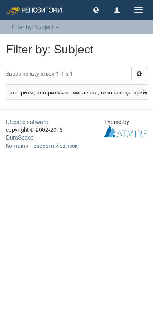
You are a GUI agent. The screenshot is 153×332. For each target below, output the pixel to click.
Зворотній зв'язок (55, 145)
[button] (96, 10)
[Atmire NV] (125, 131)
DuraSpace (20, 137)
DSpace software (27, 121)
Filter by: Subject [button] (33, 27)
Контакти (17, 145)
